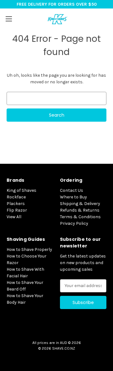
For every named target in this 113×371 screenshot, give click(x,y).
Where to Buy (73, 197)
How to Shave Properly (29, 249)
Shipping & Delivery (80, 203)
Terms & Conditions (80, 216)
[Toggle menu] (8, 18)
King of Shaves (21, 190)
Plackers (16, 203)
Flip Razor (17, 210)
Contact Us (71, 190)
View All (14, 216)
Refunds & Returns (80, 210)
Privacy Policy (74, 223)
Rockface (16, 197)
